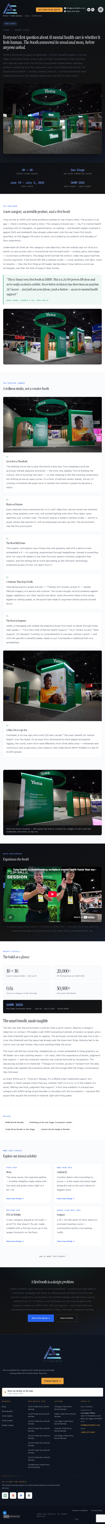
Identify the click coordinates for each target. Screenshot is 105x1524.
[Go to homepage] (10, 9)
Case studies (7, 1421)
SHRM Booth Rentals (14, 1122)
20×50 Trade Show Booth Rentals (39, 1444)
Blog (4, 1407)
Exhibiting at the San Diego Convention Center (50, 1122)
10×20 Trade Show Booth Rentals (38, 1415)
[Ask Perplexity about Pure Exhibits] (29, 1495)
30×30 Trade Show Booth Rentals (39, 1451)
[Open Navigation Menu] (100, 9)
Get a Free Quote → (41, 1318)
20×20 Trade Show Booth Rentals (39, 1422)
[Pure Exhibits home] (52, 1355)
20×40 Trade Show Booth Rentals (39, 1437)
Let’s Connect (87, 1407)
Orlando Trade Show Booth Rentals (63, 1430)
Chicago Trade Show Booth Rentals (63, 1408)
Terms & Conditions (80, 1510)
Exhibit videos (8, 1425)
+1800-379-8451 (73, 11)
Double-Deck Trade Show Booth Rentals (39, 1466)
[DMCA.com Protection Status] (11, 1516)
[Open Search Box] (93, 9)
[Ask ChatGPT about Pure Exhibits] (5, 1495)
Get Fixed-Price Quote (49, 10)
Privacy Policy (97, 1510)
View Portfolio (66, 1318)
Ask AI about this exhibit (52, 1256)
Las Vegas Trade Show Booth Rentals (63, 1422)
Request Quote (52, 1381)
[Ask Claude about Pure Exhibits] (13, 1495)
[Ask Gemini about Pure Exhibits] (21, 1495)
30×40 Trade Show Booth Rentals (39, 1459)
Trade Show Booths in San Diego (20, 1129)
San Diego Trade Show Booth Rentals (64, 1437)
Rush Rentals (7, 1411)
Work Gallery (7, 1416)
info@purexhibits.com (75, 8)
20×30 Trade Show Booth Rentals (39, 1430)
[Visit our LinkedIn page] (89, 9)
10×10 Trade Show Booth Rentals (38, 1408)
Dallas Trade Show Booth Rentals (65, 1415)
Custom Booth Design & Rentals (55, 1129)
